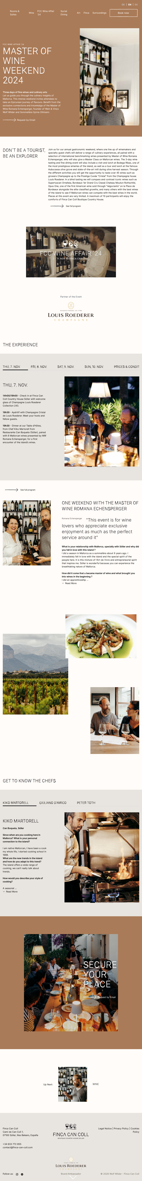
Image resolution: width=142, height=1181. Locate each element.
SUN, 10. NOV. (94, 367)
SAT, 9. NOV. (65, 367)
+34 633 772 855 (12, 1144)
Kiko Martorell (16, 803)
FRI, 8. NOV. (39, 367)
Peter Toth (86, 803)
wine (96, 1084)
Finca (86, 12)
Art (78, 12)
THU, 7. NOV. (11, 367)
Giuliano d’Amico (52, 803)
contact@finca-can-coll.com (18, 1147)
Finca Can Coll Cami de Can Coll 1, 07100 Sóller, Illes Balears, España (20, 1132)
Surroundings (99, 12)
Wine (31, 12)
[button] (89, 466)
